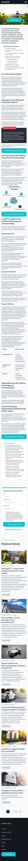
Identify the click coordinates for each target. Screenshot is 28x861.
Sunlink (11, 146)
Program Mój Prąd (12, 63)
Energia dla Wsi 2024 (13, 61)
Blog (2, 846)
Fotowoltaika (8, 7)
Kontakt (3, 849)
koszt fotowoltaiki (16, 246)
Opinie (3, 835)
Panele (3, 842)
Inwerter (3, 828)
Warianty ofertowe (6, 839)
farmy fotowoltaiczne (17, 415)
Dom (3, 7)
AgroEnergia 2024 (12, 59)
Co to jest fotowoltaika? (10, 48)
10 (16, 811)
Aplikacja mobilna (6, 832)
